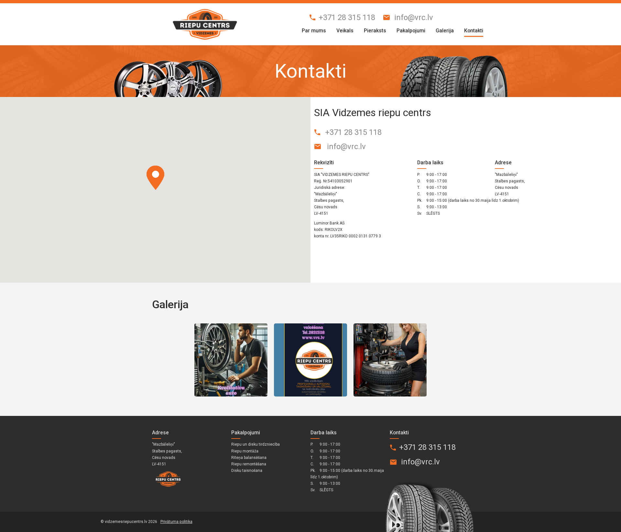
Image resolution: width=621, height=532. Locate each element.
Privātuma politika (176, 521)
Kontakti (473, 30)
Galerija (445, 30)
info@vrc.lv (413, 17)
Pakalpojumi (411, 30)
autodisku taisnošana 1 (230, 359)
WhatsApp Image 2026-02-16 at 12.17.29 (390, 359)
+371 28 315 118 (347, 17)
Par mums (314, 30)
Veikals (345, 30)
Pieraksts (375, 30)
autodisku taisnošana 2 (310, 359)
